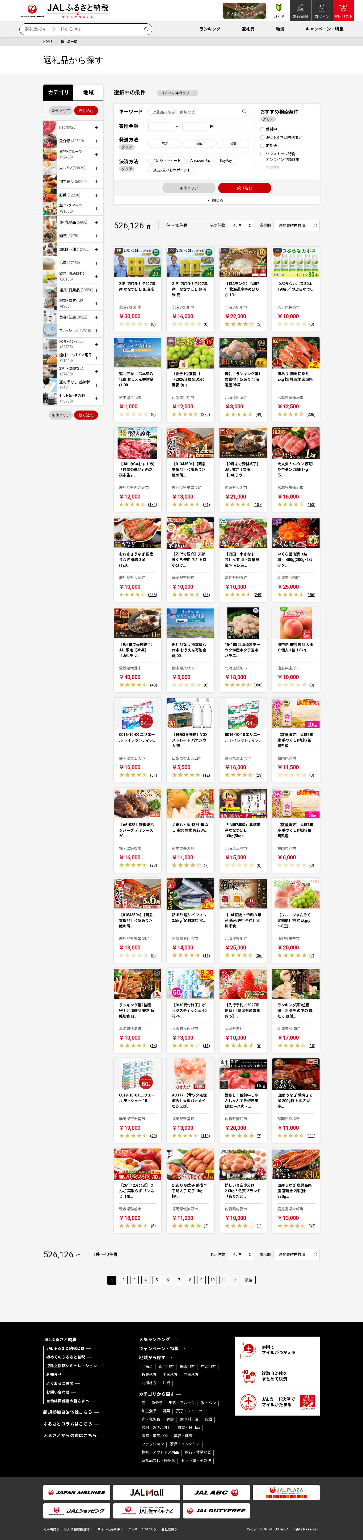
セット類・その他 (196, 1460)
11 (224, 1280)
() (153, 324)
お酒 (208, 1419)
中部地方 (208, 1366)
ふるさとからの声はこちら (70, 1435)
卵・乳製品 (151, 1419)
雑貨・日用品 (189, 1427)
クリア (127, 147)
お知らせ (54, 1374)
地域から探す (152, 1357)
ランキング (210, 29)
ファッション (153, 1444)
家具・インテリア (185, 1444)
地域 (280, 29)
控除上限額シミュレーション (71, 1366)
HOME (47, 42)
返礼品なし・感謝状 (158, 1460)
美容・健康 (183, 1436)
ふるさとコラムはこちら (67, 1423)
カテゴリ (58, 92)
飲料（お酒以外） (156, 1427)
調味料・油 (189, 1419)
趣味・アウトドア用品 (160, 1452)
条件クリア (61, 110)
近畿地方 (149, 1374)
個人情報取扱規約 (77, 1529)
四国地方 (191, 1374)
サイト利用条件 (109, 1529)
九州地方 (149, 1383)
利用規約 (49, 1529)
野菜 (166, 1411)
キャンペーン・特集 (325, 29)
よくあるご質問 (60, 1383)
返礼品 (248, 29)
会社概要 (167, 1529)
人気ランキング (154, 1339)
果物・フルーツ (182, 1403)
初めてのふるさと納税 (65, 1357)
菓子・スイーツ (189, 1411)
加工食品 (149, 1411)
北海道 (147, 1366)
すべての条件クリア (177, 93)
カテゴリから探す (157, 1394)
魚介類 (157, 1403)
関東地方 (187, 1366)
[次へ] (235, 1280)
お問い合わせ (58, 1392)
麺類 (170, 1419)
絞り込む (86, 110)
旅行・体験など (198, 1452)
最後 (248, 1280)
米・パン (208, 1403)
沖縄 (166, 1383)
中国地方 (170, 1374)
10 (212, 1280)
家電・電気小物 (155, 1436)
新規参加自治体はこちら (67, 1412)
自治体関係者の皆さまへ (67, 1401)
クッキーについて (140, 1529)
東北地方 (166, 1366)
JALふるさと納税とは (65, 1348)
